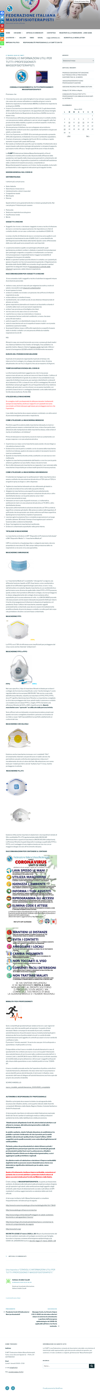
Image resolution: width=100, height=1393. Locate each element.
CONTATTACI (51, 33)
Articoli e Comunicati (18, 1256)
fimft (22, 55)
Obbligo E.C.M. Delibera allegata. (72, 90)
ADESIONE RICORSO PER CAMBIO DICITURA (77, 87)
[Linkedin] (2, 22)
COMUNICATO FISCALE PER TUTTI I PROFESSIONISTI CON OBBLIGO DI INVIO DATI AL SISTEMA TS (77, 96)
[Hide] (1, 47)
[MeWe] (2, 35)
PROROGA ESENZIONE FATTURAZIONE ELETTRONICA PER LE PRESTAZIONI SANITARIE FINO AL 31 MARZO (75, 75)
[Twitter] (2, 17)
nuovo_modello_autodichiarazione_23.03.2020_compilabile (28, 1087)
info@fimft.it (13, 1367)
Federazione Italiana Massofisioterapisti (31, 17)
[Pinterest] (2, 26)
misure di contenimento (31, 288)
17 (69, 126)
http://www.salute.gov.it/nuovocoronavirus (21, 1210)
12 (78, 122)
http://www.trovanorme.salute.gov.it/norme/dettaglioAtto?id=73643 (30, 1205)
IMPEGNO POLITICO (12, 42)
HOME (8, 33)
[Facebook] (2, 13)
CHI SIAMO (17, 33)
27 (83, 129)
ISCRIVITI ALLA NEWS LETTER (74, 37)
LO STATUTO (10, 37)
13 (83, 122)
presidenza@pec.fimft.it (16, 1372)
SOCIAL (40, 37)
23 (64, 129)
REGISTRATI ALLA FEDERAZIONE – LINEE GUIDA (75, 33)
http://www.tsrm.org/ (13, 1229)
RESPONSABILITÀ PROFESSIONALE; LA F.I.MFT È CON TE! (42, 42)
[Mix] (2, 39)
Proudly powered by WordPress (52, 1388)
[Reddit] (2, 30)
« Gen (68, 136)
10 (69, 122)
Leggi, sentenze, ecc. (53, 37)
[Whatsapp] (2, 43)
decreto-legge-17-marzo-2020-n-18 (42, 1241)
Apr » (87, 136)
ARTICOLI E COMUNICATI (34, 33)
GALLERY (22, 37)
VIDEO (32, 37)
